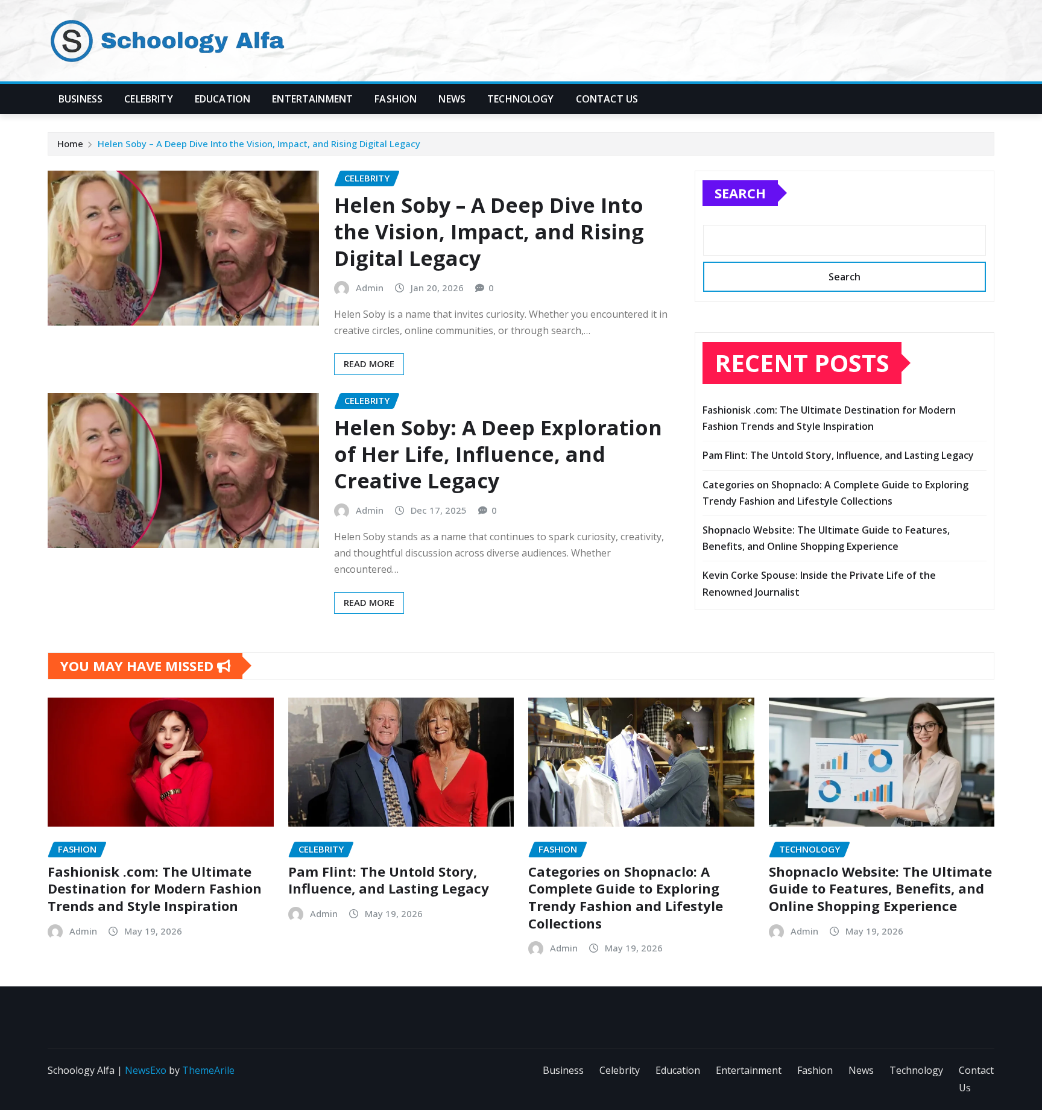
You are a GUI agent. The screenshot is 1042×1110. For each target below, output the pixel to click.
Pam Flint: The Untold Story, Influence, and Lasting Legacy (838, 455)
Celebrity (148, 99)
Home (70, 143)
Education (222, 99)
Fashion (395, 99)
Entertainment (312, 99)
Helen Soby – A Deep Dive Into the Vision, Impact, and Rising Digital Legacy (259, 143)
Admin (370, 288)
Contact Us (607, 99)
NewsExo (145, 1070)
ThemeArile (208, 1070)
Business (80, 99)
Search (740, 193)
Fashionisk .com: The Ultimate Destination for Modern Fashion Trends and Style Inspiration (155, 888)
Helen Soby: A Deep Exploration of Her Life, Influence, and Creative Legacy (498, 454)
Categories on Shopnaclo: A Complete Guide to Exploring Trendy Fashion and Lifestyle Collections (625, 897)
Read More (369, 364)
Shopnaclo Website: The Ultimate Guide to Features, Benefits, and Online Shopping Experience (880, 888)
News (452, 99)
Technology (520, 99)
